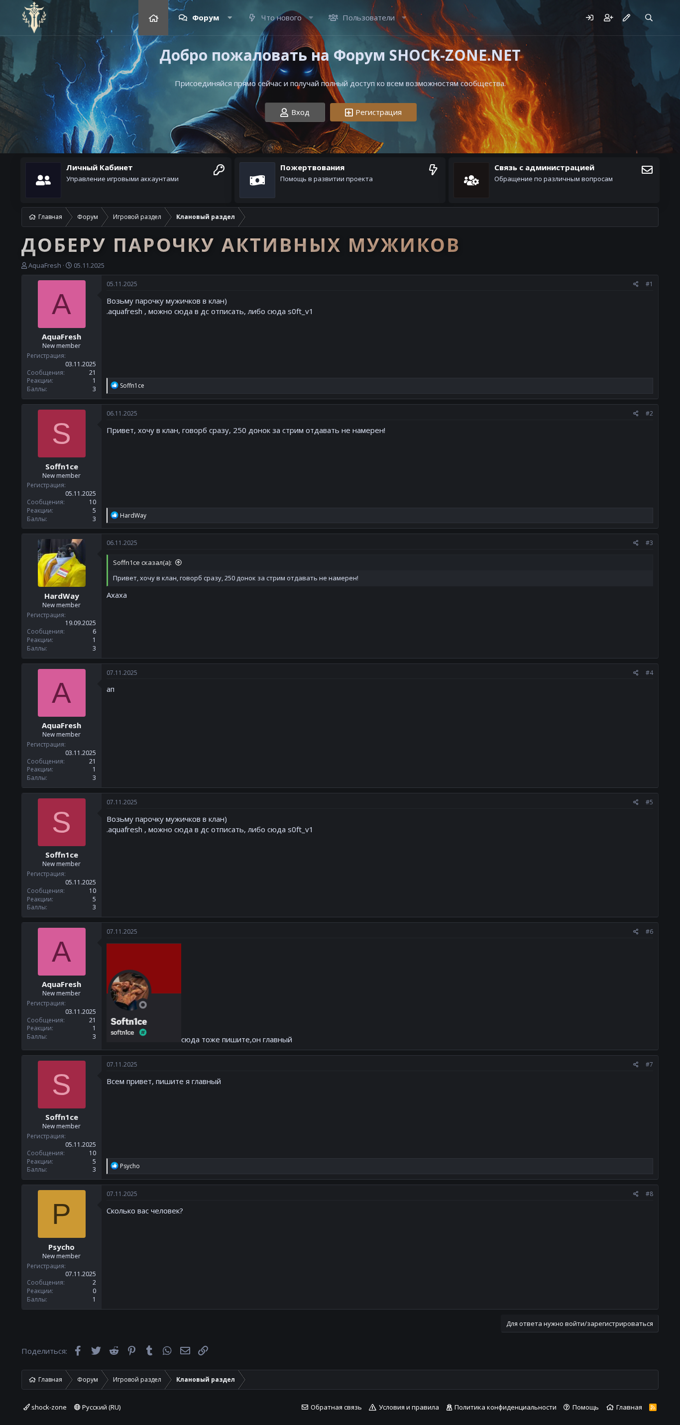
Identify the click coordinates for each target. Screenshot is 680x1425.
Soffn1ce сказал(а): (142, 562)
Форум (204, 17)
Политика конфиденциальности (505, 1407)
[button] (229, 17)
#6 (649, 931)
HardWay (61, 596)
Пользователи (367, 17)
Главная (153, 17)
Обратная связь (336, 1407)
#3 (649, 543)
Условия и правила (409, 1407)
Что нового (280, 17)
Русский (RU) (100, 1407)
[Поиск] (649, 17)
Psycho (61, 1247)
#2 (649, 413)
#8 (649, 1194)
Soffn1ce (61, 466)
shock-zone (48, 1407)
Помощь (585, 1407)
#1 (649, 284)
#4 (649, 672)
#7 (649, 1064)
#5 (649, 802)
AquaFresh (44, 265)
